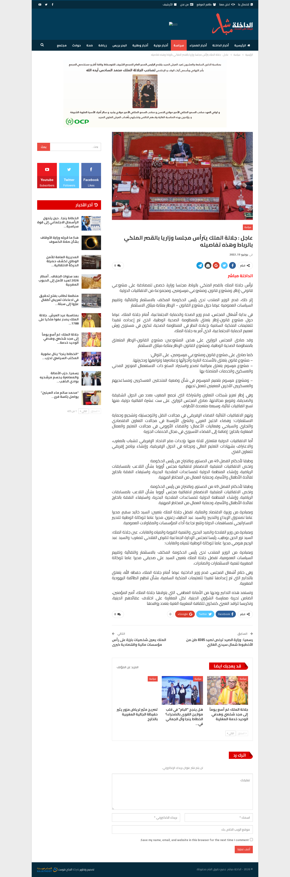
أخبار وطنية (140, 45)
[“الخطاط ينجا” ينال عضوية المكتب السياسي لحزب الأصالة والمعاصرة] (91, 359)
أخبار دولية (161, 45)
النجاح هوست (65, 869)
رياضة (102, 45)
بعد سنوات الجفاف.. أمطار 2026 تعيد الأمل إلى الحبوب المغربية (59, 280)
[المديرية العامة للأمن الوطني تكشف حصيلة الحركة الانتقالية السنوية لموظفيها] (91, 262)
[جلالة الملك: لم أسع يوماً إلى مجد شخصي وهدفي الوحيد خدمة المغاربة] (227, 690)
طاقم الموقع (204, 4)
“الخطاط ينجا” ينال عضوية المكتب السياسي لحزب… (60, 356)
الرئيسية (240, 45)
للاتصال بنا (243, 4)
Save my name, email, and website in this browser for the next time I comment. (194, 839)
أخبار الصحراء (198, 45)
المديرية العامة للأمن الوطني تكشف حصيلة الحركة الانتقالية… (62, 261)
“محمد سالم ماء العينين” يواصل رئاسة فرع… (60, 395)
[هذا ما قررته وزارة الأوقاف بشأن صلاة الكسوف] (91, 243)
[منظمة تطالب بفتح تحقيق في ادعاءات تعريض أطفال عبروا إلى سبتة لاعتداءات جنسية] (91, 301)
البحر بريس (119, 45)
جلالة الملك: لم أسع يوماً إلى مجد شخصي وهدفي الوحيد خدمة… (60, 338)
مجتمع (62, 45)
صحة (89, 45)
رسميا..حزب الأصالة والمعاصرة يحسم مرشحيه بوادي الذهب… (59, 377)
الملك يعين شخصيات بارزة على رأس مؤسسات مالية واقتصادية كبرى (139, 642)
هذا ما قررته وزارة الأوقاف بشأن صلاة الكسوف (59, 240)
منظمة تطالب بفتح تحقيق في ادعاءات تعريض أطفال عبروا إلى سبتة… (59, 300)
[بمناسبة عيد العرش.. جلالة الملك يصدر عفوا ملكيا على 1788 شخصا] (91, 320)
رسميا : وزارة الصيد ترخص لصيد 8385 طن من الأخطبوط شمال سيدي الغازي (219, 642)
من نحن (184, 4)
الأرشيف (168, 4)
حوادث (76, 45)
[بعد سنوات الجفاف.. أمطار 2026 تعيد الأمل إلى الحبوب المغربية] (91, 281)
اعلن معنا (224, 4)
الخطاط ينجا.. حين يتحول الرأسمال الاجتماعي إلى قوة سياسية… (58, 222)
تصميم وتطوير (87, 869)
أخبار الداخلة (220, 45)
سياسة (179, 45)
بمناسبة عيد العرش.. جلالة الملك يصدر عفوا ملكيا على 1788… (59, 319)
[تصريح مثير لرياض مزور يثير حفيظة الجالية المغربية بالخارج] (137, 690)
